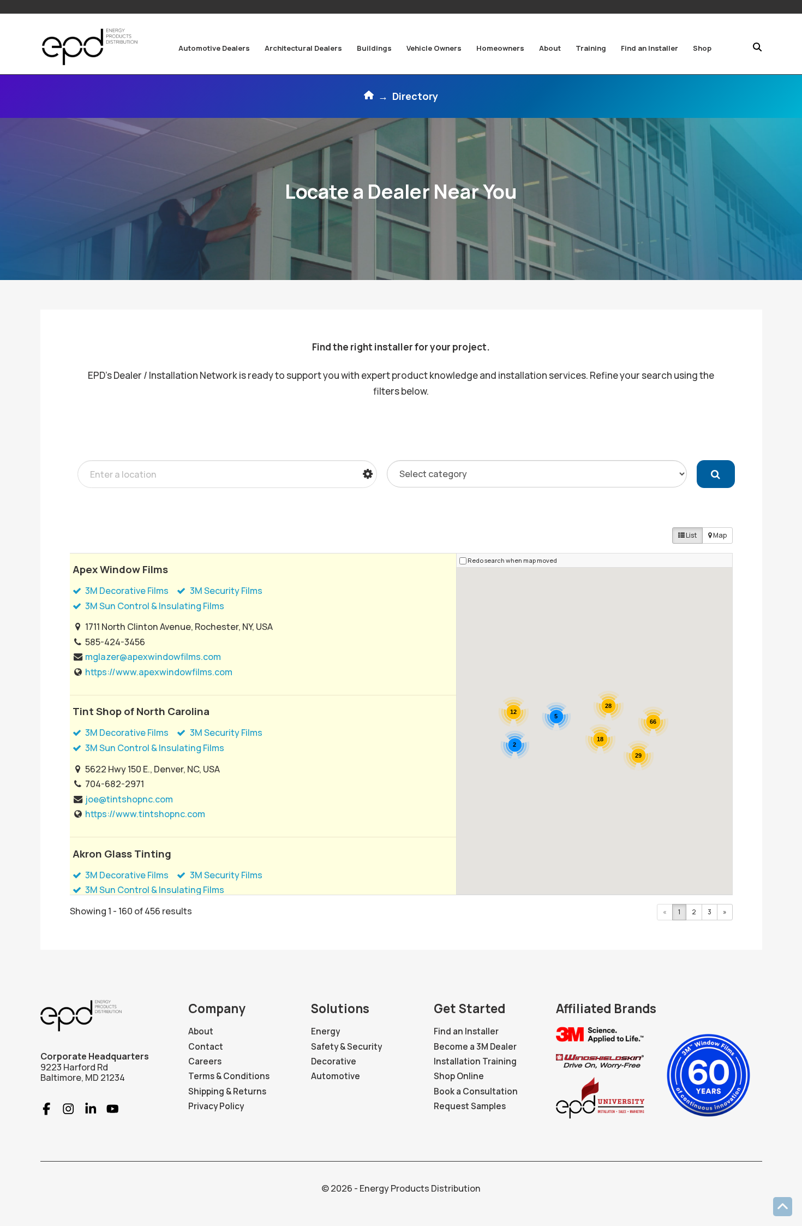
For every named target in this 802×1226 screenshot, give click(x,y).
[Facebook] (46, 1109)
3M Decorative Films (126, 591)
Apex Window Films (120, 569)
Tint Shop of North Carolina (141, 711)
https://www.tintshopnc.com (145, 814)
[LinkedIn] (86, 1109)
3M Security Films (225, 591)
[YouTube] (108, 1109)
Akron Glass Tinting (122, 854)
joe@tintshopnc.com (129, 799)
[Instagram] (63, 1109)
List (691, 535)
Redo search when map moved (512, 560)
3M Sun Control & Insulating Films (153, 606)
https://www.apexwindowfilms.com (158, 672)
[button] (214, 48)
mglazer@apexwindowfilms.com (153, 657)
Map (719, 535)
